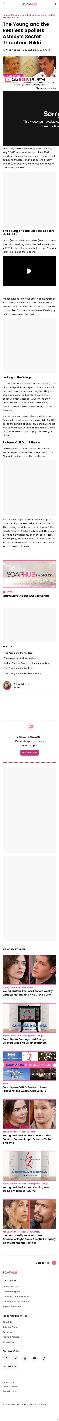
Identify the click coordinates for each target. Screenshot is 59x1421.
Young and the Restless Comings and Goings (25, 1183)
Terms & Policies (11, 1337)
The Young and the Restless (18, 653)
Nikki (53, 420)
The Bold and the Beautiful (16, 1301)
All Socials (10, 1366)
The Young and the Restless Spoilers (22, 673)
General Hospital (11, 1291)
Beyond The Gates (12, 1306)
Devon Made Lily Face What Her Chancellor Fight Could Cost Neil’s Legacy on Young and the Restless (29, 1239)
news (5, 1083)
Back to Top (42, 1262)
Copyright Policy (9, 1391)
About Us (7, 1322)
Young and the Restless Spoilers (20, 658)
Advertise (7, 1332)
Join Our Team (10, 1327)
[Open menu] (4, 4)
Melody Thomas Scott (15, 663)
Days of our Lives (11, 1286)
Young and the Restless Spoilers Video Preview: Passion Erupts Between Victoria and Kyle (28, 1139)
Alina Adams (13, 50)
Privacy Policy (8, 1382)
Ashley (27, 383)
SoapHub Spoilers (40, 663)
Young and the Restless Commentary (21, 1231)
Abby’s (32, 448)
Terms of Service (10, 1387)
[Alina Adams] (8, 685)
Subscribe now (29, 752)
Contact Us (8, 1342)
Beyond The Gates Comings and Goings (23, 1035)
